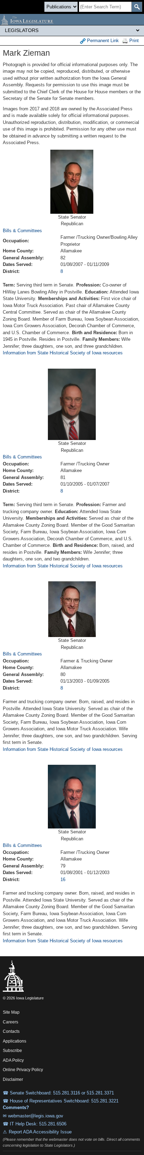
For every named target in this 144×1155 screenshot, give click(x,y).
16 (62, 879)
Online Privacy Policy (23, 1069)
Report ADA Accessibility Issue (40, 1131)
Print (133, 40)
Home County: (18, 250)
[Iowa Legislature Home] (72, 19)
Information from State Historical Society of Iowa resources (63, 352)
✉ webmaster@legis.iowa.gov (33, 1115)
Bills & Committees (22, 230)
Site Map (11, 1012)
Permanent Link (102, 40)
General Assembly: (23, 257)
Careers (10, 1022)
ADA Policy (13, 1060)
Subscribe (12, 1050)
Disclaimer (13, 1079)
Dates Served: (18, 264)
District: (11, 271)
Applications (14, 1041)
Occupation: (16, 240)
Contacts (11, 1031)
